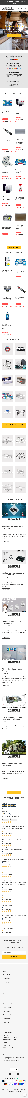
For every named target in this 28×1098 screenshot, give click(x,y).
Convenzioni (6, 989)
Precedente (5, 820)
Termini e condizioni (8, 1003)
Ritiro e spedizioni (7, 1015)
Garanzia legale (7, 1007)
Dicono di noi (6, 975)
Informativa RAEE (7, 986)
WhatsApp (11, 1047)
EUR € (13, 1069)
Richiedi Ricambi (7, 982)
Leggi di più (6, 541)
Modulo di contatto (7, 978)
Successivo (13, 820)
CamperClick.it (9, 1089)
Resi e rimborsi (7, 1011)
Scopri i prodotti (14, 35)
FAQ (4, 993)
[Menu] (25, 8)
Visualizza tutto (14, 247)
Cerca (4, 971)
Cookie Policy (6, 1022)
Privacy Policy (6, 1018)
